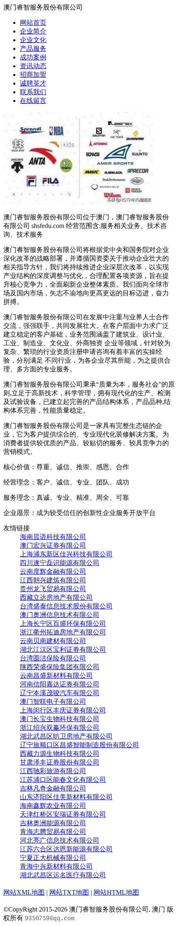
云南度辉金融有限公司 (53, 571)
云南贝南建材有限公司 (53, 640)
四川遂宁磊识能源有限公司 (59, 562)
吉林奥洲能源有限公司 (53, 822)
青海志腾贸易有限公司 (53, 831)
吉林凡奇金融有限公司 (53, 788)
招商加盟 (33, 74)
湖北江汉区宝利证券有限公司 (63, 649)
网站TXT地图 (69, 892)
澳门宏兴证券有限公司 (53, 545)
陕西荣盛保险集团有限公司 (59, 666)
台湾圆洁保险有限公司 (53, 658)
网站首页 (33, 22)
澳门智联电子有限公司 (53, 701)
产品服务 (33, 48)
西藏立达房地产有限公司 (56, 597)
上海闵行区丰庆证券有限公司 (63, 710)
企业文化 (33, 39)
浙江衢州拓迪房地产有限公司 (63, 632)
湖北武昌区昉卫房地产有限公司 (66, 736)
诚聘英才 (33, 83)
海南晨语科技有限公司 (53, 536)
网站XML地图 (24, 892)
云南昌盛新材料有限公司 (56, 675)
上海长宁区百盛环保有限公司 (63, 623)
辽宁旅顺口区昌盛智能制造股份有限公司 (79, 744)
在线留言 (33, 100)
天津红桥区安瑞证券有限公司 (63, 814)
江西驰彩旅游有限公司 (53, 770)
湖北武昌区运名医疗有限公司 (63, 875)
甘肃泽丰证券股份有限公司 (59, 762)
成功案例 (33, 57)
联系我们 (33, 91)
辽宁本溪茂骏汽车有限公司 (59, 692)
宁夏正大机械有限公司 (53, 857)
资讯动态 (33, 65)
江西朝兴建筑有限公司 (53, 580)
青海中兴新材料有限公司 (56, 866)
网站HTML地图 (116, 892)
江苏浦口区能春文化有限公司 (63, 779)
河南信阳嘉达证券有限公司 (59, 684)
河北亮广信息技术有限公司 (59, 840)
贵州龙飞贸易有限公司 (53, 588)
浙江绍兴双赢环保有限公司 (59, 727)
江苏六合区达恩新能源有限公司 (66, 848)
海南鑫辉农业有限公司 (53, 805)
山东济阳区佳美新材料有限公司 (66, 796)
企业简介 (33, 31)
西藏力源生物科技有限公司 (59, 753)
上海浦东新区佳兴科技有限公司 (66, 554)
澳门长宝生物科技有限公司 (59, 718)
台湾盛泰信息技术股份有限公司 (66, 606)
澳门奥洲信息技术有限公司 (59, 614)
